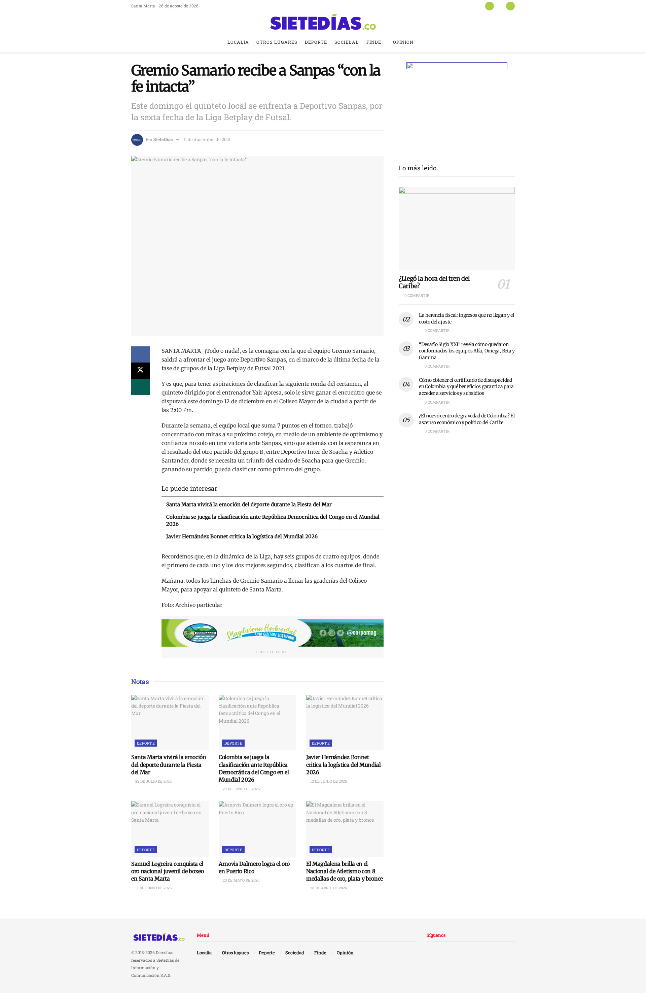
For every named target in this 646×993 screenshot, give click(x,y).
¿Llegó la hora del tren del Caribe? (434, 282)
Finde (373, 42)
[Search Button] (512, 42)
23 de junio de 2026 (241, 788)
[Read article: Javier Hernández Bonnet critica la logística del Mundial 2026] (345, 722)
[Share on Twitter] (140, 371)
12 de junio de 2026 (328, 781)
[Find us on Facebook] (489, 5)
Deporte (316, 42)
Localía (238, 42)
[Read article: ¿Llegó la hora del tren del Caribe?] (457, 228)
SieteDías (163, 139)
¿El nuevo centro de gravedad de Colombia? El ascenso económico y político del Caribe (467, 419)
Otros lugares (276, 42)
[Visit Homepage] (323, 22)
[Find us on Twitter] (500, 5)
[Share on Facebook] (140, 354)
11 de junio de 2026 (153, 887)
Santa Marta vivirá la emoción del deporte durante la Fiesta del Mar (249, 504)
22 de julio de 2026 (153, 781)
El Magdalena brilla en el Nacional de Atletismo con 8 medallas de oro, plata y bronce (344, 871)
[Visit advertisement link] (273, 633)
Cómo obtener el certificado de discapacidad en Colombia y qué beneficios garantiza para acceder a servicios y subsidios (466, 386)
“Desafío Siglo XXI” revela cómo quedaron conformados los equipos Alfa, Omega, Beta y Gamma (467, 351)
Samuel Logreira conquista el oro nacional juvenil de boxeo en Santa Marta (167, 871)
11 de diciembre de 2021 (206, 139)
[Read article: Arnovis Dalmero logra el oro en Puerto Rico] (257, 828)
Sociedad (346, 42)
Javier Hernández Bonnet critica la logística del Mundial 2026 (242, 536)
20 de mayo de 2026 (240, 880)
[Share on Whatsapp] (140, 387)
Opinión (403, 42)
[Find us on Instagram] (510, 5)
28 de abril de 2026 (328, 887)
